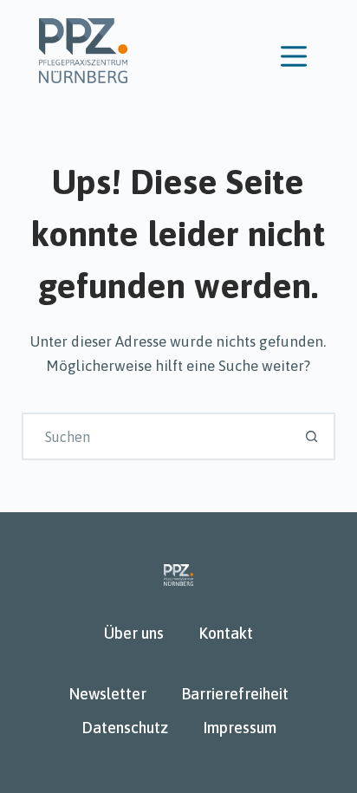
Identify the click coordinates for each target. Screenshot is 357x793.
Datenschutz (124, 727)
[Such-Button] (311, 436)
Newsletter (107, 694)
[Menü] (294, 56)
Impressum (239, 727)
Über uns (134, 633)
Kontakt (225, 633)
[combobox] (156, 436)
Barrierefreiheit (235, 694)
